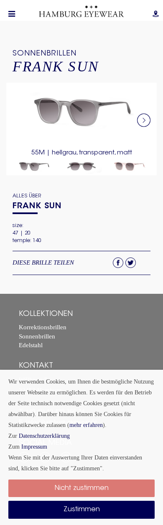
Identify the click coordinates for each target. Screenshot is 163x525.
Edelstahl (31, 345)
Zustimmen (82, 509)
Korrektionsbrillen (42, 327)
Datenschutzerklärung (44, 435)
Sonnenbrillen (44, 54)
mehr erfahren (86, 425)
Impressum (34, 446)
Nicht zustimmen (82, 488)
